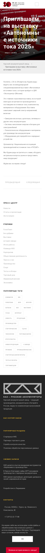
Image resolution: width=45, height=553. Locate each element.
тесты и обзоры (11, 360)
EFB (19, 297)
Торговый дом (9, 275)
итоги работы (10, 339)
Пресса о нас (8, 260)
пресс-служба (11, 53)
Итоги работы (9, 245)
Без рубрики (8, 233)
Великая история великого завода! (23, 550)
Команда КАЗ (9, 248)
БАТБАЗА (8, 307)
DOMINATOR (9, 297)
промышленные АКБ (24, 350)
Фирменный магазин (11, 279)
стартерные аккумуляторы (15, 355)
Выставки (25, 53)
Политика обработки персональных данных (21, 448)
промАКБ (8, 350)
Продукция (21, 318)
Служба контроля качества (14, 444)
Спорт (5, 267)
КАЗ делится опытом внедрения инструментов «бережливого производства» (22, 466)
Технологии (9, 334)
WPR (19, 302)
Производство (9, 264)
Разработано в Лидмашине (14, 488)
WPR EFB (28, 302)
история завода (9, 241)
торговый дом (10, 365)
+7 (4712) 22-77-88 (12, 517)
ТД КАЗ (24, 329)
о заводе (26, 344)
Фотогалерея (8, 216)
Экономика (7, 283)
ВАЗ (17, 307)
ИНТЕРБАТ (18, 313)
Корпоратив (8, 252)
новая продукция (11, 344)
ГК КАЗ (7, 313)
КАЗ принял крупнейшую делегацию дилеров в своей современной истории (22, 478)
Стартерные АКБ (11, 329)
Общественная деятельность (15, 256)
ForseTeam (7, 230)
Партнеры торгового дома (14, 440)
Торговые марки (25, 334)
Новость (8, 318)
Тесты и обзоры (9, 271)
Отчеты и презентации (12, 212)
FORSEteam (9, 302)
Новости (6, 208)
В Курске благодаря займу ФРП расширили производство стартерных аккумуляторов (20, 472)
